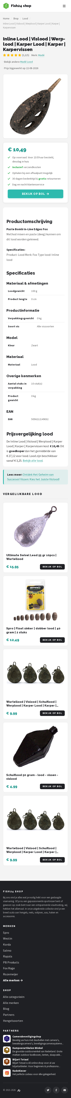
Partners (8, 1015)
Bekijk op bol (33, 193)
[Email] (64, 1090)
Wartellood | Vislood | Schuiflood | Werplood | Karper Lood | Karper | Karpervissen (31, 705)
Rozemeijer (10, 974)
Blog (6, 1008)
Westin (7, 938)
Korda (7, 944)
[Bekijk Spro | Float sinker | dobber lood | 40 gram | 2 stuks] (35, 600)
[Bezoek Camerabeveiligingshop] (7, 1038)
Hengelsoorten (13, 1021)
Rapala (7, 956)
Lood (25, 18)
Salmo (7, 950)
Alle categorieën (13, 997)
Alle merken (11, 1003)
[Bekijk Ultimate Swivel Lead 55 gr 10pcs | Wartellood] (35, 527)
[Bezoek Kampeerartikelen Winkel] (7, 1050)
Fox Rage (9, 968)
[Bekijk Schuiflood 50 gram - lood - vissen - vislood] (35, 746)
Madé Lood (26, 61)
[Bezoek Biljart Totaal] (7, 1061)
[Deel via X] (47, 1090)
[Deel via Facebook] (56, 1090)
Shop (16, 18)
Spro (6, 932)
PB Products (11, 962)
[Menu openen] (64, 6)
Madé (41, 55)
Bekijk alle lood (33, 460)
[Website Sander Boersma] (18, 1090)
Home (6, 18)
